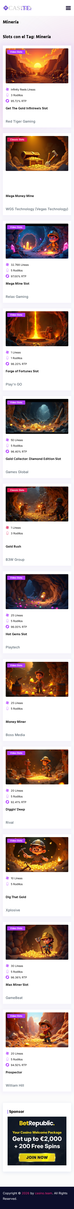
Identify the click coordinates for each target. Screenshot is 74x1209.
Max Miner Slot (17, 985)
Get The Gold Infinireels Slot (27, 108)
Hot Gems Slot (16, 634)
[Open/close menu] (68, 8)
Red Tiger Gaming (20, 121)
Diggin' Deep (15, 809)
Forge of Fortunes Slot (22, 371)
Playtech (13, 647)
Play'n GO (14, 384)
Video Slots (16, 51)
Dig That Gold (16, 897)
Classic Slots (17, 139)
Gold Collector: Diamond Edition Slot (33, 459)
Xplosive (13, 910)
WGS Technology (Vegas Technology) (37, 209)
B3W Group (15, 560)
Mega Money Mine (20, 196)
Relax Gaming (17, 297)
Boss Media (15, 735)
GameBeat (14, 998)
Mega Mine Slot (17, 284)
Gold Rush (13, 546)
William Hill (15, 1085)
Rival (10, 822)
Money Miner (16, 722)
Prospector (14, 1072)
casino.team (43, 1193)
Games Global (17, 472)
